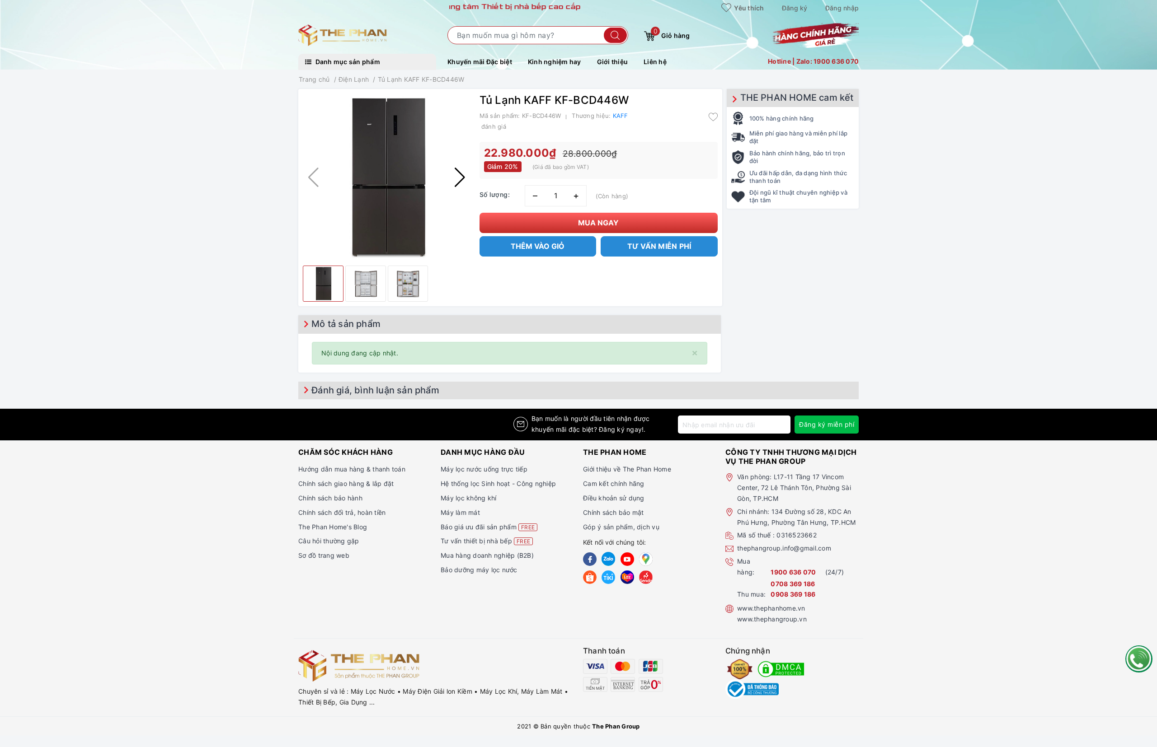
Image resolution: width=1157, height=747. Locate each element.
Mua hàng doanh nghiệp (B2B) (487, 555)
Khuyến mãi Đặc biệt (479, 61)
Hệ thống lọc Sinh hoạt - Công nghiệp (498, 483)
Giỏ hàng (672, 33)
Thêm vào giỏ (537, 246)
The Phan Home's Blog (332, 527)
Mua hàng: (745, 566)
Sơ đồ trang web (323, 555)
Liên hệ (655, 61)
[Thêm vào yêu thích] (713, 116)
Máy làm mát (460, 512)
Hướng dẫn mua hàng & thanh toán (351, 469)
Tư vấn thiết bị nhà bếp (485, 541)
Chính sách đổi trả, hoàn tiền (342, 512)
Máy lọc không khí (468, 498)
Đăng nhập (842, 8)
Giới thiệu (612, 61)
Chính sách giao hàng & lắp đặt (346, 483)
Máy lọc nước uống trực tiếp (484, 469)
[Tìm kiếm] (615, 35)
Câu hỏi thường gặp (328, 541)
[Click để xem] (386, 177)
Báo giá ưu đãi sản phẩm (488, 527)
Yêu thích (748, 8)
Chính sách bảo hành (330, 498)
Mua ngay (598, 222)
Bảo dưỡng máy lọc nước (479, 570)
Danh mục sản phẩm (347, 61)
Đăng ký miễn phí (826, 424)
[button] (460, 177)
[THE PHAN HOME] (342, 34)
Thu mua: (751, 594)
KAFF (620, 115)
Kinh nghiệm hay (554, 61)
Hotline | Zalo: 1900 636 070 (813, 61)
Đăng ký (795, 8)
